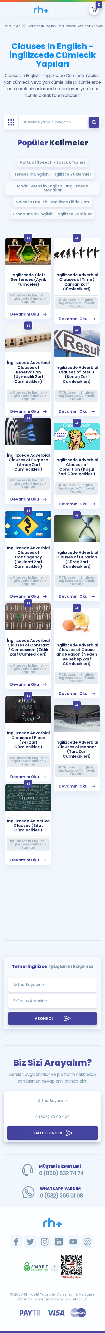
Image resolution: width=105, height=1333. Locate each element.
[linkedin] (58, 1241)
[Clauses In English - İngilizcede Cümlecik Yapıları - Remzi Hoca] (41, 9)
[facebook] (16, 1241)
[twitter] (30, 1241)
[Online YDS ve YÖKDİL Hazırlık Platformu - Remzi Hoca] (52, 1222)
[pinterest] (87, 1241)
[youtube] (73, 1241)
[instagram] (44, 1241)
